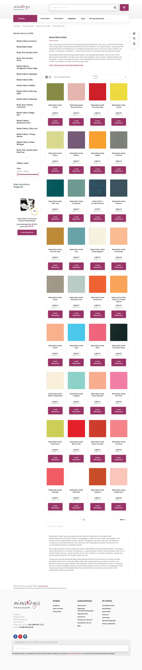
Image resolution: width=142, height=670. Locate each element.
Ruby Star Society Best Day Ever (27, 151)
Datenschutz (81, 605)
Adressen (105, 614)
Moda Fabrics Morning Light (27, 92)
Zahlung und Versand (84, 620)
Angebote (56, 605)
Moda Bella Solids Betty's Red (76, 443)
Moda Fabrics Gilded (26, 85)
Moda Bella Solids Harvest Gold (55, 250)
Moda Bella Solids (24, 47)
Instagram (25, 636)
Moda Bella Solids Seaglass (76, 395)
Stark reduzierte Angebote (21, 185)
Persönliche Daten (108, 605)
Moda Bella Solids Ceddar (97, 154)
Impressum (81, 617)
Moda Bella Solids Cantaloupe (118, 250)
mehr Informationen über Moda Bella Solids (66, 65)
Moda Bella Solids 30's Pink (118, 395)
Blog (78, 626)
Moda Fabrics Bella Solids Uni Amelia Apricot (119, 299)
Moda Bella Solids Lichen (55, 106)
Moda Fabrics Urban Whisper (26, 143)
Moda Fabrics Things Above (26, 135)
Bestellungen (106, 608)
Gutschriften (106, 611)
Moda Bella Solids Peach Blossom (97, 395)
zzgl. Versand (43, 586)
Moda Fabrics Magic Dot (26, 114)
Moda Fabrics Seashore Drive (23, 121)
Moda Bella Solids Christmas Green (118, 347)
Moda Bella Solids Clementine (97, 298)
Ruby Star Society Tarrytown (25, 106)
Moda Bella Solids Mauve (76, 154)
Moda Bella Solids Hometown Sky (76, 298)
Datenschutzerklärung (75, 653)
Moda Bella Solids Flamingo (55, 491)
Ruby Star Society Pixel (27, 52)
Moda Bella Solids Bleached (76, 491)
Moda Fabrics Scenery (27, 41)
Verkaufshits (57, 611)
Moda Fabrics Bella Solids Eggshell (97, 250)
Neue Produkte (58, 608)
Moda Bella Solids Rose (97, 347)
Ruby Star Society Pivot (25, 59)
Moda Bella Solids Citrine (118, 106)
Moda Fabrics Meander (27, 99)
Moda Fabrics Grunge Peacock (97, 202)
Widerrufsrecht (82, 614)
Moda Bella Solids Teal (76, 250)
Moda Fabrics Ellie (25, 80)
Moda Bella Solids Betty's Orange (97, 443)
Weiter (123, 519)
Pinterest (20, 636)
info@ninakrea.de (26, 627)
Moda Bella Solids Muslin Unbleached (55, 395)
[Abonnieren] (125, 648)
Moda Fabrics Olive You (27, 128)
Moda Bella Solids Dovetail (118, 154)
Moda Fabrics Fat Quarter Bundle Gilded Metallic (27, 220)
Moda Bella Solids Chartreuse (55, 443)
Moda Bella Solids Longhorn (97, 491)
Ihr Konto (107, 600)
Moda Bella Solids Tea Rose (118, 443)
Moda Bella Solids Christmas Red (97, 106)
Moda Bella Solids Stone (55, 298)
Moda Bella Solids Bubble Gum (118, 491)
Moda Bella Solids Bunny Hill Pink (76, 106)
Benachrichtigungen (109, 620)
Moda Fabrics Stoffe (23, 33)
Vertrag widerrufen (108, 623)
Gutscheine (106, 617)
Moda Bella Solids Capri (76, 347)
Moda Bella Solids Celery (55, 154)
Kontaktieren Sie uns (84, 623)
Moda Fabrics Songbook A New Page (27, 67)
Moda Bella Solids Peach (55, 347)
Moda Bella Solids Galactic (118, 202)
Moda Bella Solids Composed (76, 202)
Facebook (15, 636)
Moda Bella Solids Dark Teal (55, 202)
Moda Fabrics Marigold (27, 74)
